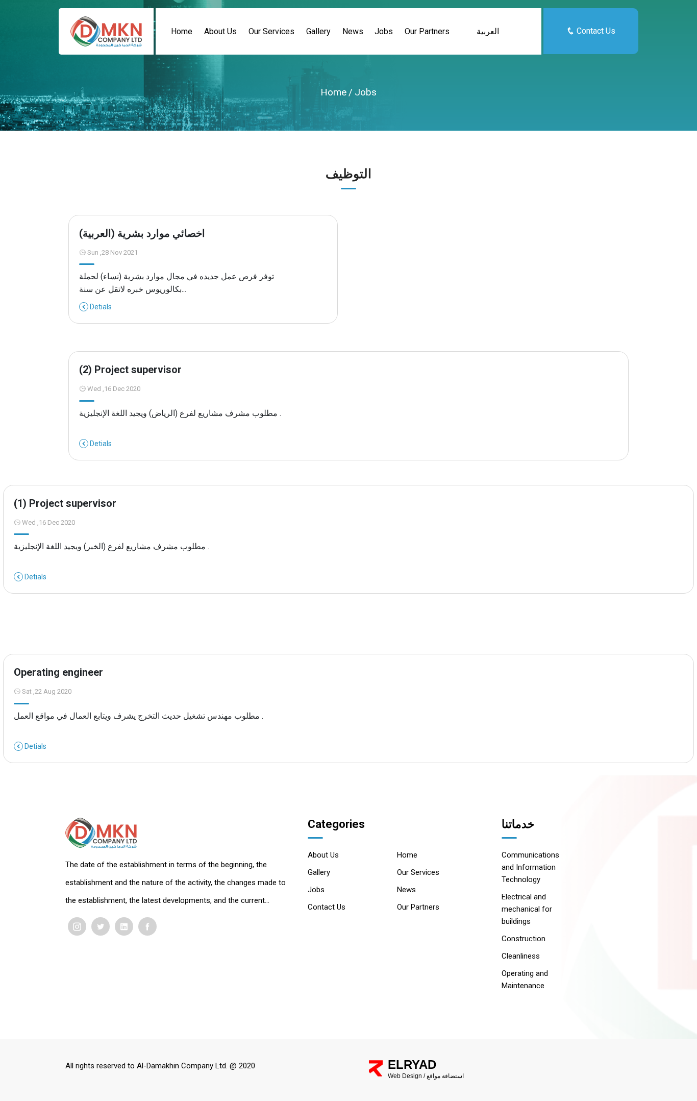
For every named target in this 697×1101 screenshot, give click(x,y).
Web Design (405, 1076)
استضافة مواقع (445, 1076)
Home (181, 31)
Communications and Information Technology (530, 867)
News (352, 31)
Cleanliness (521, 956)
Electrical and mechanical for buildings (527, 909)
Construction (523, 938)
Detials (100, 307)
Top (614, 1084)
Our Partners (427, 31)
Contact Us (595, 31)
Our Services (271, 31)
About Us (220, 31)
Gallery (318, 31)
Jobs (384, 31)
